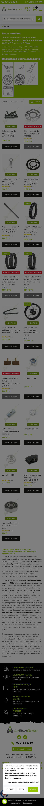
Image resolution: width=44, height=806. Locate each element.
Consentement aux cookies (4, 801)
